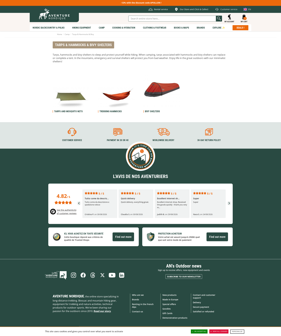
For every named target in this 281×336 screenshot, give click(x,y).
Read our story (102, 311)
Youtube (112, 275)
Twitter (102, 275)
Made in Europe (170, 299)
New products (169, 295)
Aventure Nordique (68, 296)
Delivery (197, 302)
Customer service (72, 140)
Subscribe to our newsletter (184, 276)
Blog (55, 275)
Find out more (123, 237)
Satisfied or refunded (203, 311)
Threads (92, 275)
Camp (67, 34)
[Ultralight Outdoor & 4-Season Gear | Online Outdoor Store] (54, 14)
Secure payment (201, 307)
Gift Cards (167, 313)
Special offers (169, 304)
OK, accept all (200, 331)
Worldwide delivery (163, 140)
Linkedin (121, 275)
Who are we (138, 295)
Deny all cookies (220, 331)
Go (219, 19)
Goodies (166, 308)
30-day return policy (209, 140)
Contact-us (137, 311)
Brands (135, 299)
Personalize (237, 331)
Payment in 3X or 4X (117, 140)
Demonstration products (174, 317)
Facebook (83, 275)
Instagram (73, 275)
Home (59, 34)
